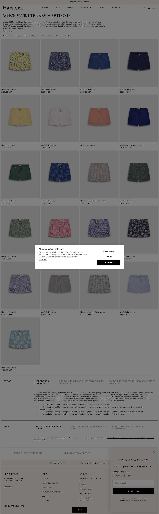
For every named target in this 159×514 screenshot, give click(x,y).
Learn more (43, 260)
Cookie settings (108, 251)
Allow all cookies (108, 262)
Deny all (109, 256)
